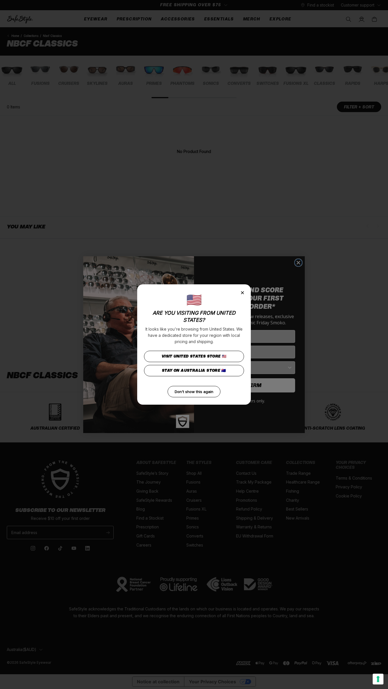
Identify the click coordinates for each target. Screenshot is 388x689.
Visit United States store (194, 356)
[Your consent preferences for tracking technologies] (378, 679)
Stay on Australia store (194, 370)
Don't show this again (194, 391)
